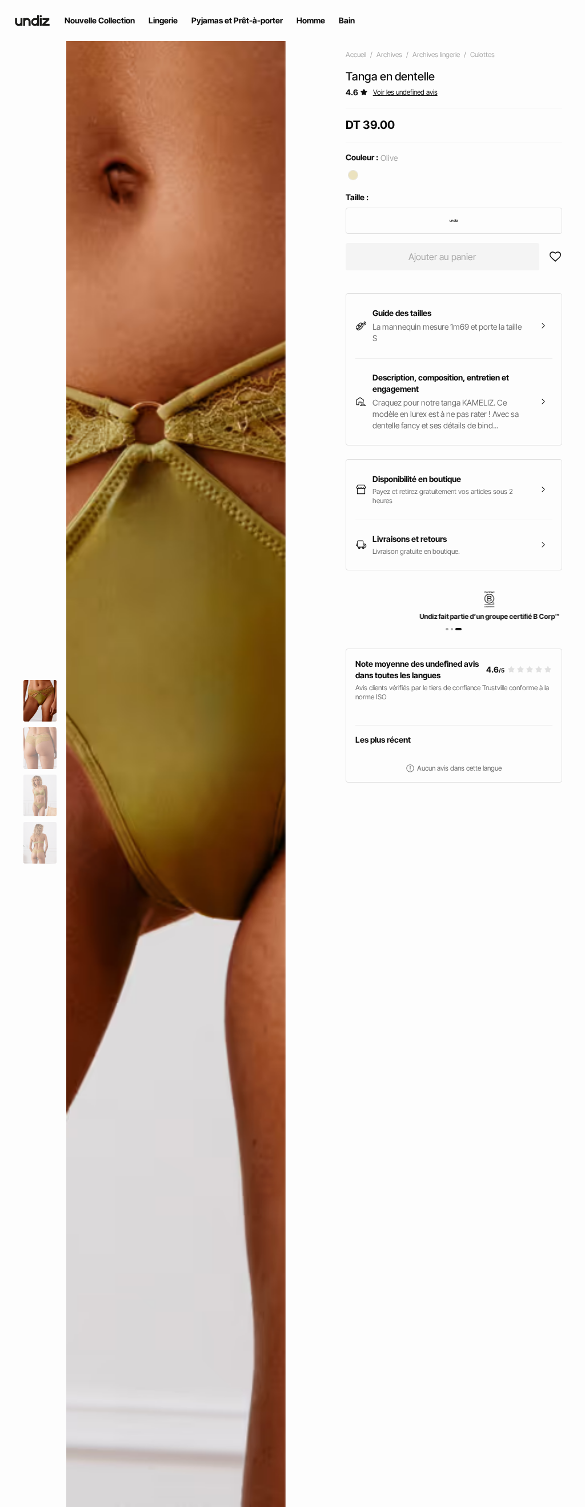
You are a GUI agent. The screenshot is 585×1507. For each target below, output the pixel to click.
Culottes (482, 54)
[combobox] (454, 221)
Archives (389, 54)
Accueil (356, 54)
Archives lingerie (436, 54)
